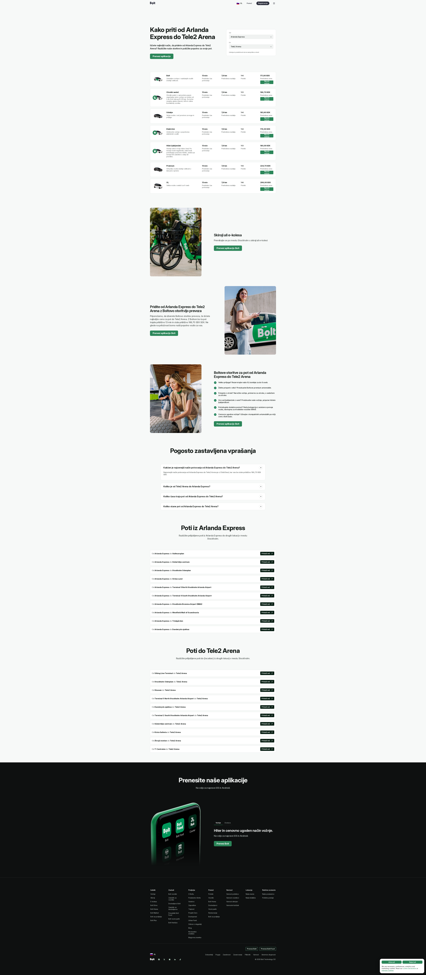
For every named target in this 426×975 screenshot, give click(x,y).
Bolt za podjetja (156, 917)
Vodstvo (191, 902)
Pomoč (249, 3)
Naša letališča (251, 898)
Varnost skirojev (232, 902)
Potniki (210, 894)
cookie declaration (409, 968)
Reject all (412, 962)
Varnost (256, 955)
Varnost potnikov (232, 894)
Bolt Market (154, 913)
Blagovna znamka (194, 937)
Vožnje (152, 894)
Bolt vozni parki (174, 919)
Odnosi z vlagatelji (194, 924)
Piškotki (247, 955)
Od (230, 33)
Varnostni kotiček (232, 905)
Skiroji (152, 898)
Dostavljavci (212, 905)
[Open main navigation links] (274, 3)
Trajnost (191, 909)
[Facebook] (159, 959)
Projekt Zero (192, 913)
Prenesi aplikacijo (162, 56)
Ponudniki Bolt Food (173, 914)
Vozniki (211, 898)
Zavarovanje (237, 955)
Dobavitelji (209, 955)
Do (230, 42)
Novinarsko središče (192, 933)
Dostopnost (192, 917)
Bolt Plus (153, 920)
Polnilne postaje (268, 898)
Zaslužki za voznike (172, 899)
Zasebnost (226, 955)
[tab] (218, 823)
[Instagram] (169, 959)
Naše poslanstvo (268, 894)
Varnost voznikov (232, 898)
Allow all (391, 962)
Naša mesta (250, 894)
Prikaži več (266, 553)
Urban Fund (192, 920)
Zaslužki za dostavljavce (173, 908)
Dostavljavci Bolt (174, 904)
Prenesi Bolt (223, 843)
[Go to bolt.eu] (152, 3)
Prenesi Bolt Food (268, 949)
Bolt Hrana (154, 909)
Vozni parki (212, 909)
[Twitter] (164, 959)
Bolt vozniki (172, 894)
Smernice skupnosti (268, 955)
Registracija (263, 3)
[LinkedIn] (175, 959)
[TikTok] (180, 959)
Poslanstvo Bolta (194, 898)
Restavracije (212, 913)
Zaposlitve (192, 905)
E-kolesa (153, 902)
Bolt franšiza (172, 923)
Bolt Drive (153, 905)
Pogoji (218, 955)
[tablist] (223, 823)
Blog (190, 928)
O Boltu (191, 894)
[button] (261, 467)
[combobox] (251, 37)
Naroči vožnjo (266, 82)
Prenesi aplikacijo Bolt (228, 248)
